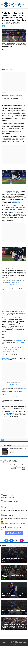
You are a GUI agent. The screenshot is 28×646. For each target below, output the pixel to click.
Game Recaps (6, 23)
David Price (16, 202)
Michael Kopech (8, 95)
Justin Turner (5, 358)
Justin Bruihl (22, 313)
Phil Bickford (10, 192)
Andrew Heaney (18, 139)
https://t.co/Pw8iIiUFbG (14, 102)
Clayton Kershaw (6, 139)
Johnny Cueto (9, 414)
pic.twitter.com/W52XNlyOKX (10, 284)
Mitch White (19, 95)
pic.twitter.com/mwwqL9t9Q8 (10, 396)
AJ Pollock (12, 207)
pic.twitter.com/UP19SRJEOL (10, 384)
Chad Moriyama (7, 22)
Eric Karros (19, 340)
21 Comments (16, 23)
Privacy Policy (14, 641)
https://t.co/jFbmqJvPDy (13, 282)
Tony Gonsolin (19, 413)
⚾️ (14, 533)
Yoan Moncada (16, 212)
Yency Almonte (6, 311)
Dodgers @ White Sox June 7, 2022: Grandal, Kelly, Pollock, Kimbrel (10, 461)
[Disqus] (14, 511)
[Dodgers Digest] (14, 4)
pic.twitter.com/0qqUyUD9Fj (9, 351)
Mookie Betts (5, 391)
